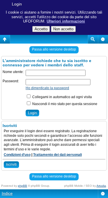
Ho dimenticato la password (47, 88)
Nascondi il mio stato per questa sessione (64, 104)
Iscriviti (11, 164)
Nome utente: (13, 72)
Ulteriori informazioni (66, 21)
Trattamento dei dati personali (57, 155)
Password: (11, 81)
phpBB (22, 185)
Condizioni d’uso (17, 155)
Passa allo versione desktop (54, 49)
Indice (7, 193)
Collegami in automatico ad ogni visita (61, 97)
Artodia (101, 185)
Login (17, 4)
